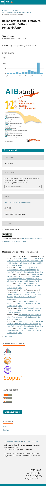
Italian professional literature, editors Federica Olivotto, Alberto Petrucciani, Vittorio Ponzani (24, 294)
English (6, 430)
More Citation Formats (14, 187)
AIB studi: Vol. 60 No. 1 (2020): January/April (23, 281)
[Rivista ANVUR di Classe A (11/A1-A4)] (8, 355)
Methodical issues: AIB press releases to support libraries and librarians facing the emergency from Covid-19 (25, 276)
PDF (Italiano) (11, 150)
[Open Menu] (2, 2)
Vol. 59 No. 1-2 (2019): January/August (17, 12)
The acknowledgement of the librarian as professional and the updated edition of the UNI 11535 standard (25, 260)
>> (11, 337)
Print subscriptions (30, 441)
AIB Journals (9, 441)
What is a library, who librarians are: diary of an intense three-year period (25, 322)
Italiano (6, 426)
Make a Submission (13, 412)
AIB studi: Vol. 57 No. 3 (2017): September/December (25, 271)
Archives (13, 10)
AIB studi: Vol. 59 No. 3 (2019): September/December (25, 325)
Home (4, 10)
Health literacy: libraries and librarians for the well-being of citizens (24, 268)
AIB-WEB (18, 441)
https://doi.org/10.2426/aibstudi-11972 (21, 46)
